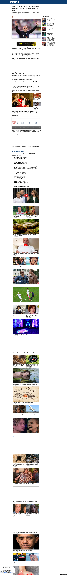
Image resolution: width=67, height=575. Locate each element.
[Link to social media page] (50, 2)
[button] (48, 2)
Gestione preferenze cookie (64, 574)
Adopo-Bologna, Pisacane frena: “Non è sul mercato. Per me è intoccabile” (50, 24)
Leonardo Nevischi (15, 16)
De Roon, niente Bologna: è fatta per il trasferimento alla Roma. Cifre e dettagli (51, 19)
